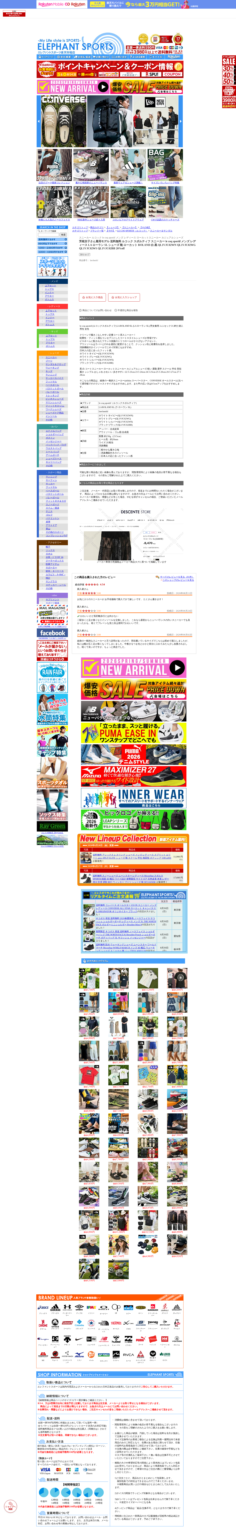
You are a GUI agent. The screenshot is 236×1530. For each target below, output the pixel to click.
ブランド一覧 (97, 231)
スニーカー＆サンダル (161, 231)
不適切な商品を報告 (128, 310)
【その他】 (145, 227)
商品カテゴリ (97, 227)
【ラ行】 (110, 231)
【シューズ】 (112, 227)
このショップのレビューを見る (178, 580)
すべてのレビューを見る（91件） (177, 577)
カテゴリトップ (80, 227)
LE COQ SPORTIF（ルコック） (132, 231)
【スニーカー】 (129, 227)
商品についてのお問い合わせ (97, 310)
